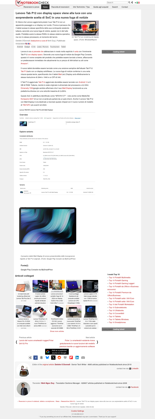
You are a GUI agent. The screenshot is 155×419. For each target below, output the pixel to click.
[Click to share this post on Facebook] (35, 358)
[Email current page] (83, 358)
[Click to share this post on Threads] (41, 358)
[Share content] (30, 357)
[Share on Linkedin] (77, 357)
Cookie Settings (77, 411)
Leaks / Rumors (42, 46)
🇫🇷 (29, 43)
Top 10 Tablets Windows (119, 319)
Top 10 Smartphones (117, 322)
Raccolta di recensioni (60, 7)
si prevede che (38, 51)
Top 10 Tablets (115, 316)
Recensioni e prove (31, 7)
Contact (125, 7)
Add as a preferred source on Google (59, 351)
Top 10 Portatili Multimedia (119, 277)
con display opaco (35, 54)
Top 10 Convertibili (116, 313)
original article (48, 364)
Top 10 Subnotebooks (118, 307)
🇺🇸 (26, 43)
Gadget (27, 46)
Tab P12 (24, 71)
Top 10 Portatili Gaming (118, 280)
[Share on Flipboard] (71, 357)
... (31, 43)
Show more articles (57, 331)
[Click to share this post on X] (53, 357)
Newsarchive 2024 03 (68, 401)
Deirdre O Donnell (62, 364)
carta (76, 51)
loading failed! (107, 52)
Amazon (24, 63)
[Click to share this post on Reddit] (59, 357)
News (45, 7)
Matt (60, 74)
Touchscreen (54, 46)
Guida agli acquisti (100, 7)
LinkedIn (135, 368)
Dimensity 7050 (27, 88)
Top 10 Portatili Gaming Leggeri (121, 283)
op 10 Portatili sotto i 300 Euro (122, 298)
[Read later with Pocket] (65, 357)
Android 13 (83, 82)
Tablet (63, 46)
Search (115, 7)
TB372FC (27, 105)
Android (20, 46)
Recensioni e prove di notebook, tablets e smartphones (36, 401)
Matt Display (67, 88)
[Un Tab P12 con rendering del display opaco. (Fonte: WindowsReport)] (85, 28)
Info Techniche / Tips (81, 7)
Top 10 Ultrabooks (116, 310)
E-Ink (33, 46)
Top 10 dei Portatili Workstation (121, 304)
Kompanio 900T (27, 99)
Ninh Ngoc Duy (47, 383)
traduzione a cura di (39, 40)
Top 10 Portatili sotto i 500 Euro (121, 301)
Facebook (134, 387)
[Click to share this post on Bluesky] (47, 358)
